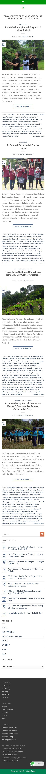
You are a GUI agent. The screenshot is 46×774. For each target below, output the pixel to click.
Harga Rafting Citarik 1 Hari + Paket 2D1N (24, 613)
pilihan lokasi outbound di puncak (13, 241)
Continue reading (23, 106)
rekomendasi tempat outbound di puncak (15, 253)
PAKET (5, 641)
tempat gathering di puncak (11, 256)
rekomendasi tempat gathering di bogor (14, 248)
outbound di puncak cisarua (24, 236)
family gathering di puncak (14, 117)
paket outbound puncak (15, 373)
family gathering (26, 114)
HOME (5, 627)
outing (39, 119)
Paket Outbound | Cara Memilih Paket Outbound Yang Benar (23, 585)
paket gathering (29, 122)
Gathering (23, 24)
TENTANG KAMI (9, 632)
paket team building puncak (30, 504)
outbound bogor (35, 363)
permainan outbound (8, 377)
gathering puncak (18, 119)
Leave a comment (38, 136)
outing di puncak (12, 239)
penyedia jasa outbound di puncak (27, 375)
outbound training (8, 368)
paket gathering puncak (24, 124)
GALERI (5, 649)
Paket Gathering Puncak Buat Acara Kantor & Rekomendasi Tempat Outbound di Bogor (23, 406)
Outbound (23, 142)
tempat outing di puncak (34, 258)
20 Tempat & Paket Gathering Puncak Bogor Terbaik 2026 (25, 563)
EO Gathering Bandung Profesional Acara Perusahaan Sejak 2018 (24, 548)
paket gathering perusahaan (22, 370)
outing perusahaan (17, 122)
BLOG (4, 654)
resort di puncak (34, 253)
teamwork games (23, 389)
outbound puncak (20, 366)
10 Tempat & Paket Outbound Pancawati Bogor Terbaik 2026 (24, 592)
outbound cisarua (31, 119)
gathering (34, 117)
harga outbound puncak (21, 363)
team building (38, 387)
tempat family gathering (15, 134)
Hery (32, 36)
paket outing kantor (30, 373)
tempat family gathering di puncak (20, 392)
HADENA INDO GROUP (12, 636)
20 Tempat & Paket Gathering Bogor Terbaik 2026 (25, 599)
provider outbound (22, 377)
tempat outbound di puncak (16, 258)
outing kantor (6, 122)
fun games (27, 117)
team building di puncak (9, 389)
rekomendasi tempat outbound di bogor (28, 251)
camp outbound (26, 234)
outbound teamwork (33, 366)
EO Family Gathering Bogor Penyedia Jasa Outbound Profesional (24, 577)
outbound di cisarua (8, 236)
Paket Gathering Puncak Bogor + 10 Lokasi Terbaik (25, 570)
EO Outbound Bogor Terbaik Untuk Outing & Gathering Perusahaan (25, 607)
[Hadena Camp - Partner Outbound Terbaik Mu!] (23, 8)
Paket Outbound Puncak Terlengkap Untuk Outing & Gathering (25, 555)
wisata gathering (12, 136)
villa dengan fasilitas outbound (12, 260)
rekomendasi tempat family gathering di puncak (17, 129)
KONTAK (6, 645)
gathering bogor (7, 119)
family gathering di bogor (17, 358)
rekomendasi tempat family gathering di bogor (22, 126)
